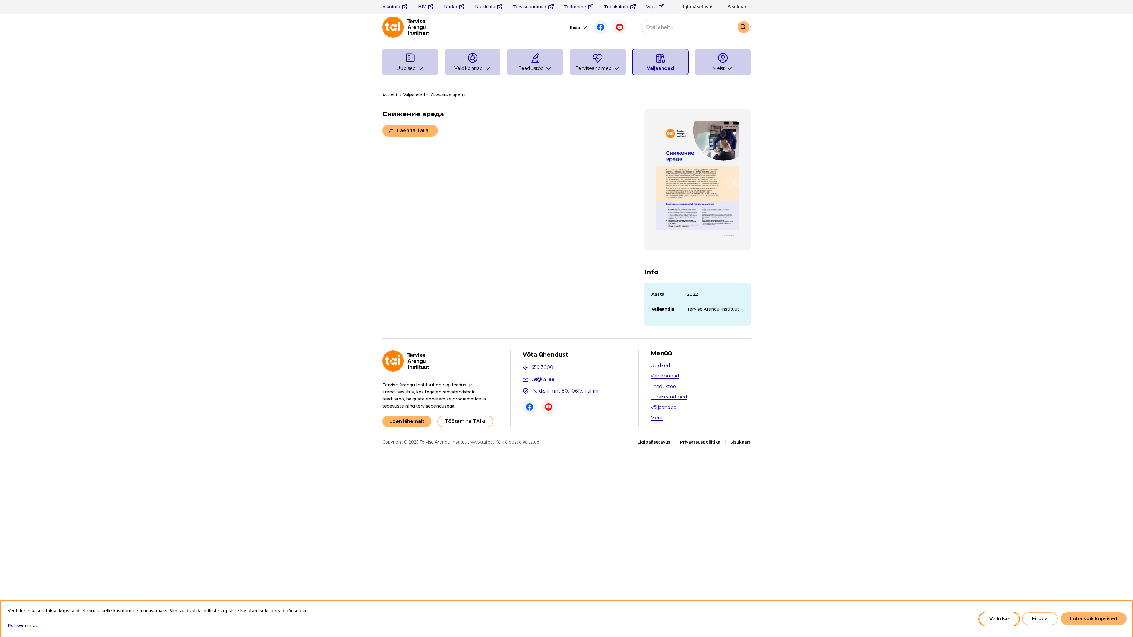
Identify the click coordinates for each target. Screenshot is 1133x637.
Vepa (651, 6)
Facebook (601, 27)
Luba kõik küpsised (1093, 619)
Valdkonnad (665, 376)
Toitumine (575, 6)
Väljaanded (414, 94)
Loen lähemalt (406, 421)
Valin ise (999, 619)
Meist (657, 418)
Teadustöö (663, 386)
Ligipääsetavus (696, 6)
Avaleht (389, 94)
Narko (450, 6)
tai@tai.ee (542, 379)
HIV (422, 6)
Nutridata (485, 6)
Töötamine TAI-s (465, 421)
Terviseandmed (529, 6)
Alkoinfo (391, 6)
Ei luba (1040, 619)
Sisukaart (738, 6)
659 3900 (542, 367)
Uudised (660, 365)
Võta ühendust (545, 354)
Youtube (620, 27)
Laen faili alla (412, 130)
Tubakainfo (616, 6)
